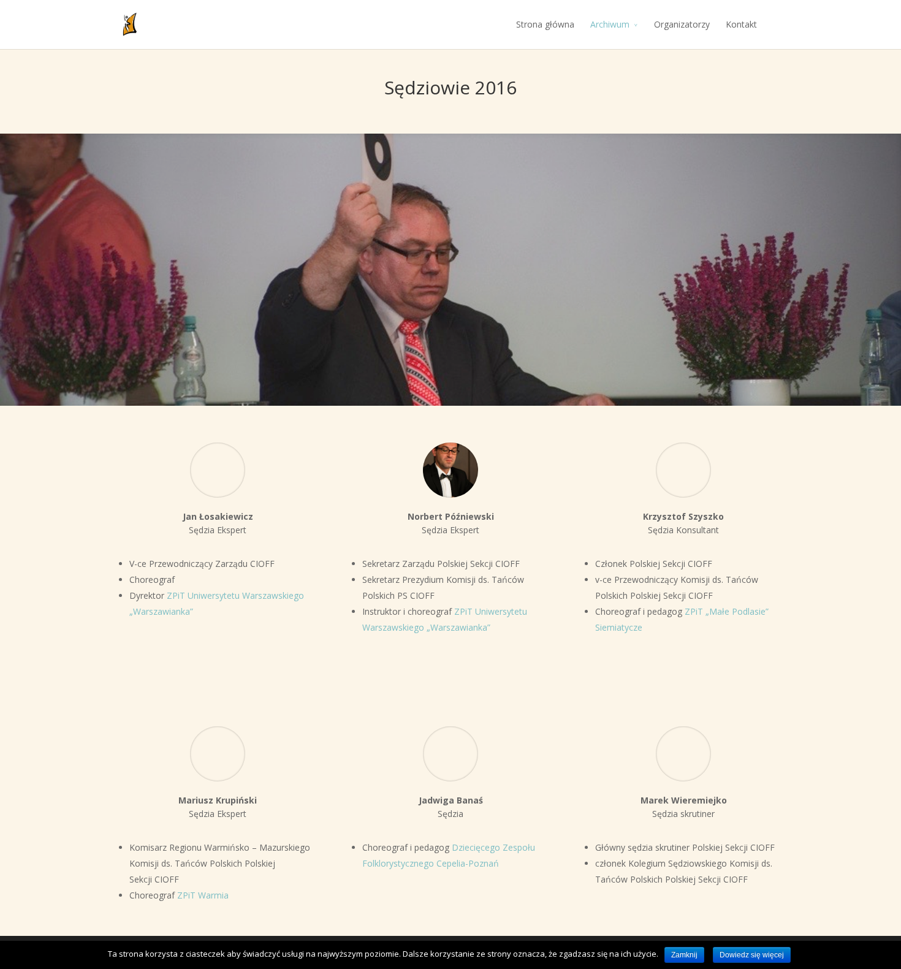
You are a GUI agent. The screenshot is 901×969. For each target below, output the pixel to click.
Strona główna (545, 24)
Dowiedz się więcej (752, 955)
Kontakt (741, 24)
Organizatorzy (682, 24)
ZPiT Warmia (203, 895)
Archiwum (609, 24)
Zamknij (684, 955)
